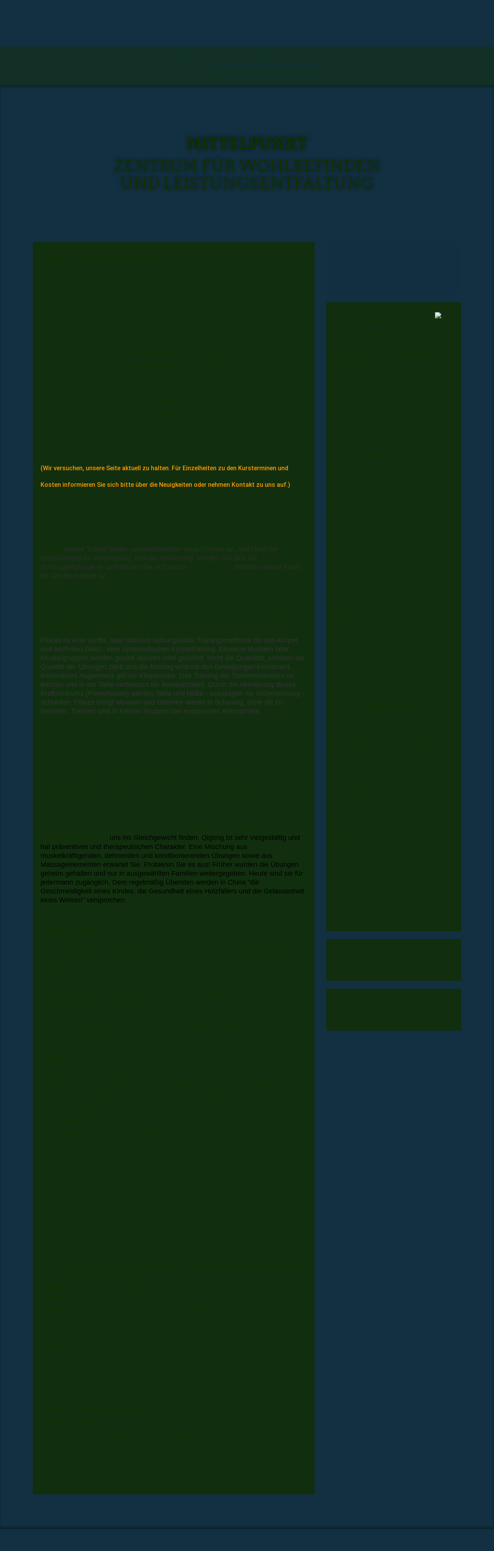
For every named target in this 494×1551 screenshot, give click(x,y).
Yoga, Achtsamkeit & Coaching (267, 56)
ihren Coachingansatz (181, 1195)
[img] (247, 23)
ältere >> (442, 863)
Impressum (421, 56)
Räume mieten (127, 56)
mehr (360, 415)
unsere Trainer (210, 567)
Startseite (70, 56)
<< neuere (346, 863)
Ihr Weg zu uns (362, 56)
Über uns (182, 56)
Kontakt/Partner (253, 75)
